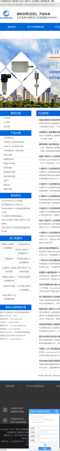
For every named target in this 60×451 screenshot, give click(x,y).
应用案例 (12, 35)
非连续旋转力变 (24, 244)
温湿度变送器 (8, 159)
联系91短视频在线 (35, 35)
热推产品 (4, 441)
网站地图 (3, 450)
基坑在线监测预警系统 (49, 248)
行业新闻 (6, 122)
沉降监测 (20, 432)
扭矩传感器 (7, 168)
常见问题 (6, 127)
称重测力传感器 (9, 164)
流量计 (6, 181)
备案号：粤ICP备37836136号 (17, 435)
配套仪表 (6, 185)
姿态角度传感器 (9, 172)
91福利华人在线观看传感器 (13, 146)
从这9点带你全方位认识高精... (12, 201)
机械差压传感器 (9, 286)
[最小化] (56, 411)
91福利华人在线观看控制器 (13, 142)
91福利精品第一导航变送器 (13, 151)
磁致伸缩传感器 (9, 176)
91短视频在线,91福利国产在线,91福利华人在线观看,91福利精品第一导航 (27, 1)
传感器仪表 (9, 259)
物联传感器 (7, 189)
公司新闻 (6, 118)
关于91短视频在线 (35, 27)
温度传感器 (7, 155)
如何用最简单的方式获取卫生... (12, 205)
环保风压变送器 (24, 277)
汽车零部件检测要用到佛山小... (12, 216)
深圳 (28, 444)
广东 (28, 441)
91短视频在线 (8, 138)
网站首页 (12, 27)
